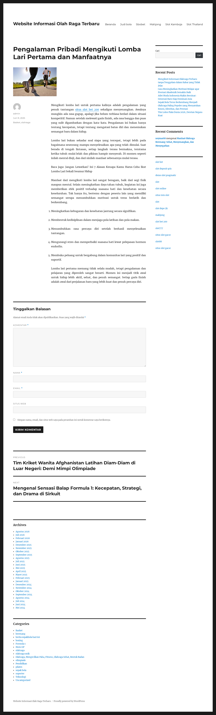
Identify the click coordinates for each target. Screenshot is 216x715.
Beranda (110, 24)
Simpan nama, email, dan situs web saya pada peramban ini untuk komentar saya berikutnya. (64, 420)
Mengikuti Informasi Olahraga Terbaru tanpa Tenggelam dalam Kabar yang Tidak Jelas (179, 82)
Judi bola (126, 24)
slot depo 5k (161, 208)
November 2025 (24, 548)
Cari (157, 51)
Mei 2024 (20, 607)
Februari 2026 (23, 538)
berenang (20, 634)
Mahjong (155, 24)
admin (16, 113)
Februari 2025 (23, 578)
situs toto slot (162, 195)
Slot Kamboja (173, 24)
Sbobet (140, 24)
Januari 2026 (22, 541)
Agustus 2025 (22, 558)
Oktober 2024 (22, 591)
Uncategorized (23, 680)
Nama (17, 372)
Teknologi (21, 677)
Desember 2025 (23, 545)
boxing (19, 640)
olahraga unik (23, 653)
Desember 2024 (23, 584)
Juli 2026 (20, 535)
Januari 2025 (22, 581)
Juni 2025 (20, 564)
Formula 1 (21, 643)
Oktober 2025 (22, 551)
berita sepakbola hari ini (28, 637)
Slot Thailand (195, 24)
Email (18, 388)
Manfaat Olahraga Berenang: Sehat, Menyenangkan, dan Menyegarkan (175, 142)
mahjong (160, 215)
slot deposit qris (163, 168)
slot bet (159, 162)
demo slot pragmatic (165, 175)
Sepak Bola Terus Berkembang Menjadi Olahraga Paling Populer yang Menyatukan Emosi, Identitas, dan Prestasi (179, 105)
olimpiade (21, 660)
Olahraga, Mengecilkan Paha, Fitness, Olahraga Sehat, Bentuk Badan (50, 657)
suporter (20, 673)
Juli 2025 (20, 561)
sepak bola (21, 670)
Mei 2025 (20, 568)
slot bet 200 (161, 221)
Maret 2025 (21, 574)
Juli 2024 (20, 601)
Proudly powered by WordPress (69, 701)
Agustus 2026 (23, 531)
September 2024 (24, 594)
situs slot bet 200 (87, 109)
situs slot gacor (163, 235)
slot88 (158, 241)
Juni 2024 (20, 604)
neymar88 (160, 138)
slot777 (159, 228)
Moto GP (20, 647)
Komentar (21, 325)
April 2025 (21, 571)
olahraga (25, 122)
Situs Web (19, 403)
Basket (16, 122)
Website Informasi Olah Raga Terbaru (56, 23)
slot (157, 182)
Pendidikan (21, 663)
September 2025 (24, 554)
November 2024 (24, 588)
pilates (19, 667)
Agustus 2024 (22, 598)
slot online (160, 188)
